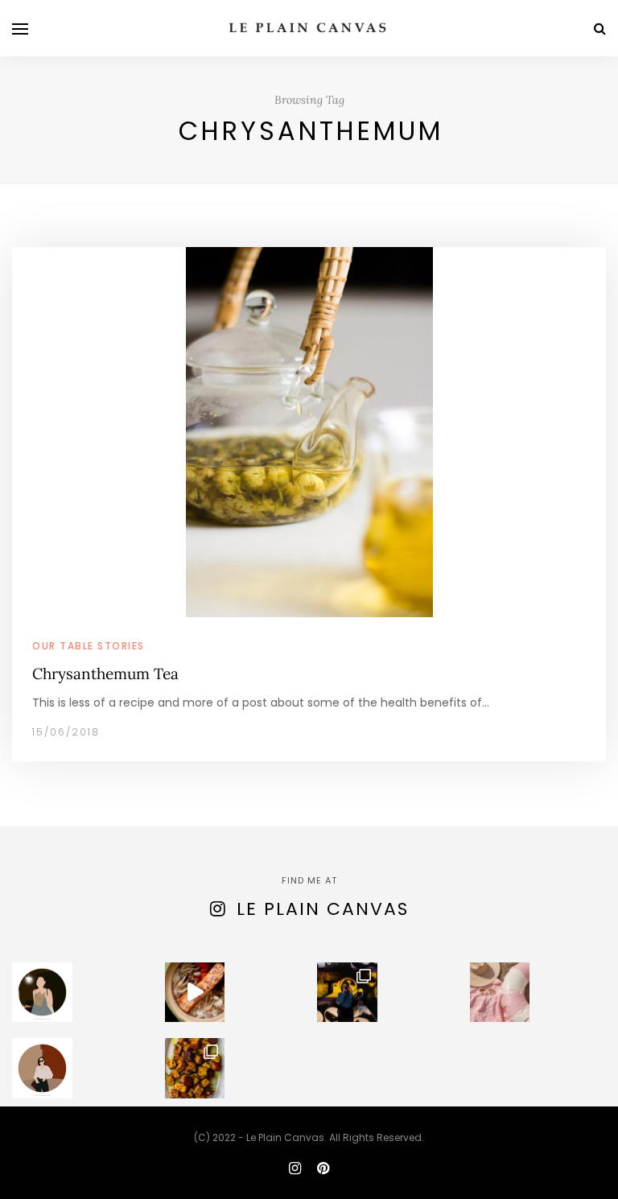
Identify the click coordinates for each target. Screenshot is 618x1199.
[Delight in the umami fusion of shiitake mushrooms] (195, 992)
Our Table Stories (88, 646)
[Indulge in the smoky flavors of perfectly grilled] (195, 1068)
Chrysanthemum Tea (105, 673)
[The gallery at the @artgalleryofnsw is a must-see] (347, 992)
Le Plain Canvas (323, 908)
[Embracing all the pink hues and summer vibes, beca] (500, 992)
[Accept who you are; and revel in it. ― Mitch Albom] (42, 1068)
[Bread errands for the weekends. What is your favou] (42, 992)
